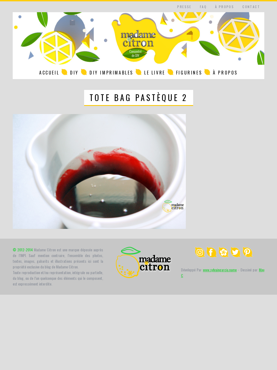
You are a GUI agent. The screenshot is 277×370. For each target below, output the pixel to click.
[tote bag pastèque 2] (99, 227)
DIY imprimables (111, 72)
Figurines (189, 72)
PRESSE (184, 6)
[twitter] (235, 256)
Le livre (154, 72)
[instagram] (199, 256)
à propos (224, 6)
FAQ (203, 6)
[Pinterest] (247, 256)
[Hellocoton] (223, 256)
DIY (74, 72)
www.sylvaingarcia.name (220, 269)
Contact (251, 6)
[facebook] (211, 256)
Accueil (49, 72)
